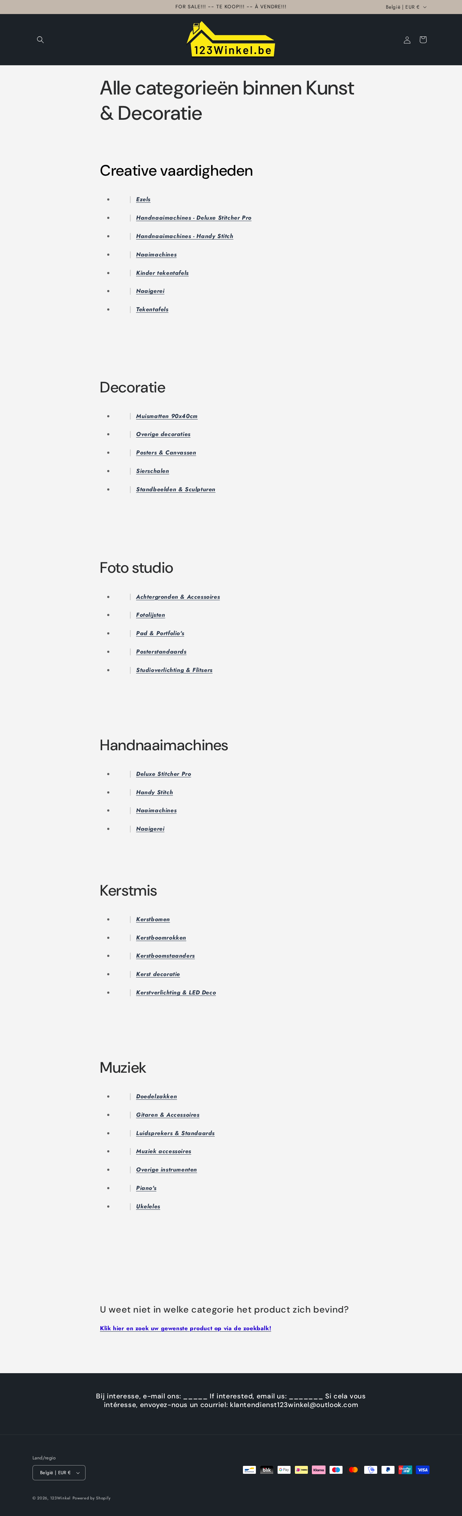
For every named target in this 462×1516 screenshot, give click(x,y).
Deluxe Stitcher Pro (163, 774)
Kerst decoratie (158, 974)
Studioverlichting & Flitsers (174, 670)
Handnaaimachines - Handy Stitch (185, 236)
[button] (40, 40)
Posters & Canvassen (166, 452)
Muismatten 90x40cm (167, 416)
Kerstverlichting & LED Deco (176, 992)
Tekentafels (152, 309)
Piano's (146, 1188)
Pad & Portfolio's (160, 633)
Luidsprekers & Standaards (175, 1133)
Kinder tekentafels (162, 273)
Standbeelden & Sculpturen (175, 489)
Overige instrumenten (166, 1169)
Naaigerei (150, 291)
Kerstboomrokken (161, 937)
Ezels (143, 199)
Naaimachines (156, 254)
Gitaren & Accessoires (168, 1115)
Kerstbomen (153, 919)
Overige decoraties (163, 434)
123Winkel (60, 1498)
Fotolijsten (150, 615)
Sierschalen (152, 471)
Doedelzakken (156, 1096)
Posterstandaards (161, 651)
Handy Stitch (154, 792)
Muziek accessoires (163, 1151)
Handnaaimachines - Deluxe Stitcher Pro (194, 218)
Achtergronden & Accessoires (178, 597)
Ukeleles (148, 1206)
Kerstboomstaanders (165, 956)
